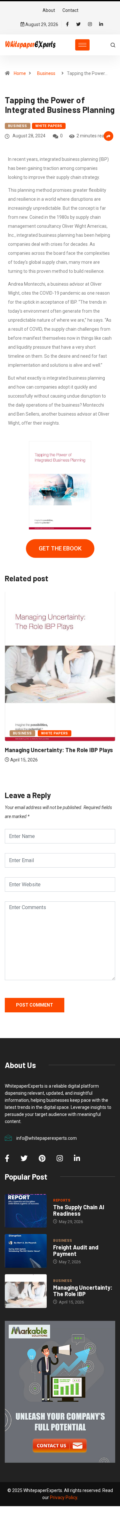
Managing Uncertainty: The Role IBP (82, 1290)
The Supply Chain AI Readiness (78, 1210)
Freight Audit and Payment (76, 1250)
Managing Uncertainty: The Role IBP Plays (59, 749)
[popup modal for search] (113, 44)
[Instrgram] (90, 24)
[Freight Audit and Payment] (26, 1251)
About (49, 10)
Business (46, 73)
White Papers (48, 126)
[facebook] (67, 24)
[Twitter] (78, 24)
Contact (70, 10)
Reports (61, 1200)
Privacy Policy (63, 1497)
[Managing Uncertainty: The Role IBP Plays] (26, 1291)
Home (20, 73)
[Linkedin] (101, 24)
